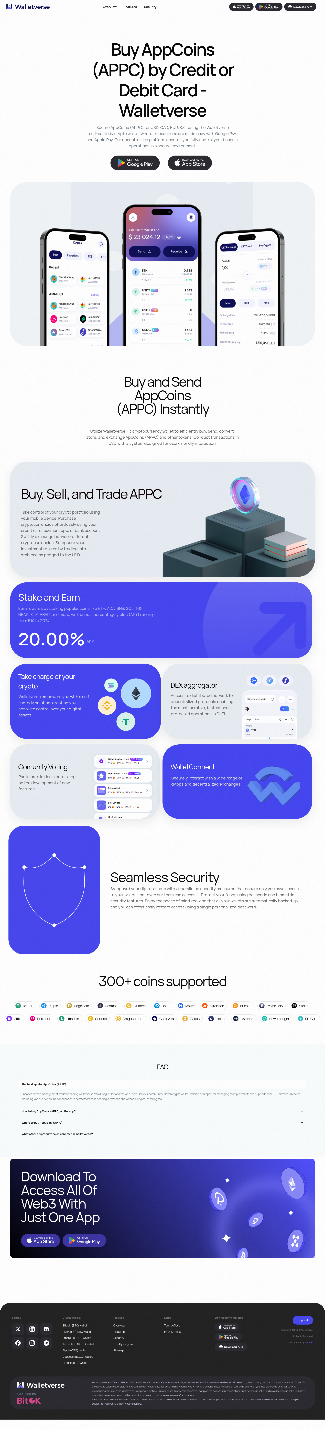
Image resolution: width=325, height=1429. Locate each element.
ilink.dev (309, 1342)
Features (130, 7)
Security (150, 7)
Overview (110, 7)
